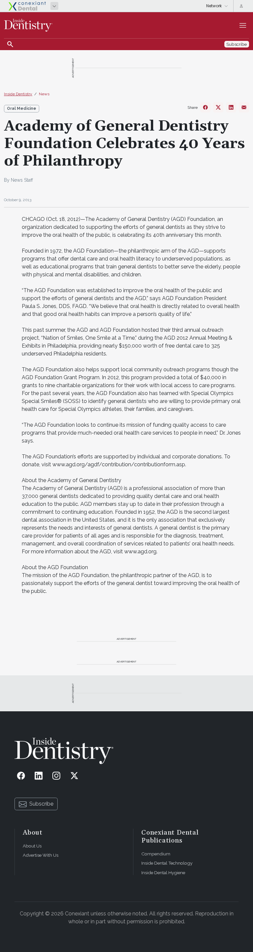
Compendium (155, 853)
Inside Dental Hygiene (163, 872)
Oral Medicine (21, 108)
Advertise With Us (40, 855)
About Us (32, 845)
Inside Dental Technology (166, 863)
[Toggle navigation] (243, 25)
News (44, 94)
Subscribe (41, 804)
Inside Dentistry (18, 94)
